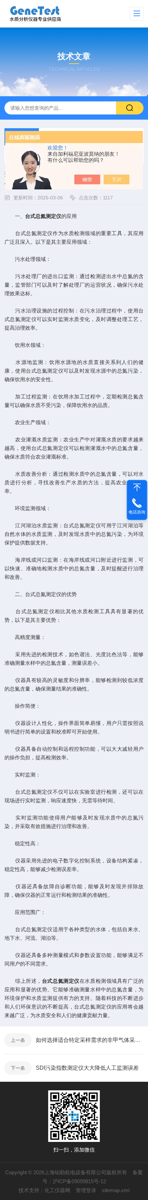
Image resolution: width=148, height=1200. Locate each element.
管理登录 (86, 1190)
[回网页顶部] (137, 487)
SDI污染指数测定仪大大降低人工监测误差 (87, 1068)
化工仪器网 (57, 1190)
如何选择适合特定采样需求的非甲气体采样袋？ (90, 1040)
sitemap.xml (115, 1190)
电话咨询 (137, 512)
